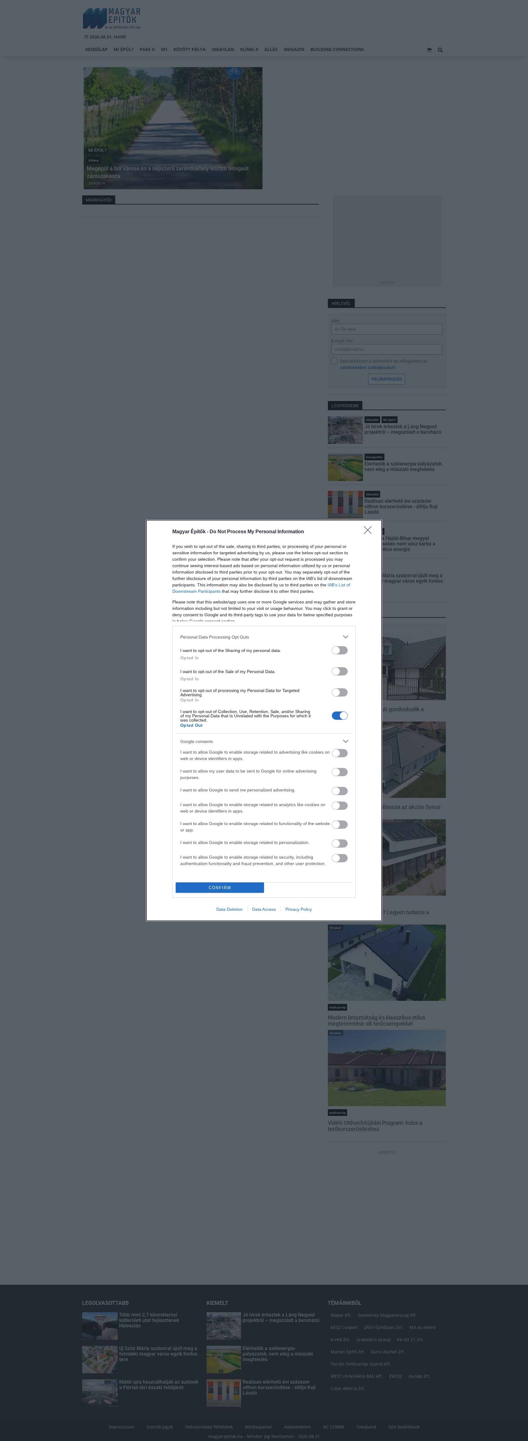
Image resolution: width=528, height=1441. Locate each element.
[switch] (340, 650)
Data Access (264, 909)
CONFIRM (220, 887)
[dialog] (264, 720)
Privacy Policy (298, 909)
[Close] (370, 532)
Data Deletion (229, 909)
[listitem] (264, 637)
